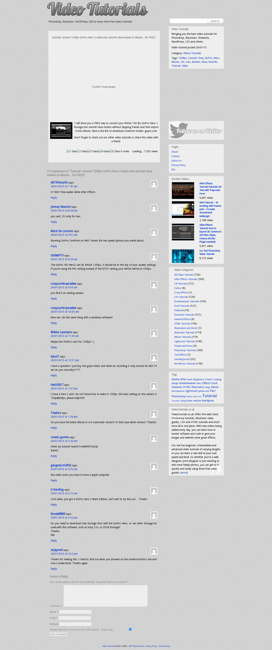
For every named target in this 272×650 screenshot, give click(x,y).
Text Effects (180, 354)
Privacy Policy (179, 165)
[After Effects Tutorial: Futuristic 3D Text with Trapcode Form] (183, 198)
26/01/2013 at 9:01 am (64, 234)
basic (190, 379)
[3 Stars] (92, 151)
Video (185, 65)
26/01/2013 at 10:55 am (65, 311)
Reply (54, 197)
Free (200, 57)
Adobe (175, 379)
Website (54, 624)
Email (54, 617)
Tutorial (176, 65)
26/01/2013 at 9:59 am (64, 287)
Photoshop (179, 396)
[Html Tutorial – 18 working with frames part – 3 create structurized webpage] (183, 217)
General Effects (182, 319)
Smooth (212, 61)
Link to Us (177, 160)
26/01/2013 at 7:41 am (64, 186)
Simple (189, 396)
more (184, 472)
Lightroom (191, 390)
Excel (214, 383)
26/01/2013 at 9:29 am (64, 259)
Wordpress (208, 400)
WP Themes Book (136, 646)
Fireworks (177, 387)
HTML (187, 387)
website (197, 400)
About (175, 151)
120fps (182, 57)
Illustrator (198, 387)
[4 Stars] (103, 151)
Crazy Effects (181, 292)
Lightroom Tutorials (184, 341)
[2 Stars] (81, 151)
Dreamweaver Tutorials (186, 301)
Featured (179, 310)
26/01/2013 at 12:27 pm (65, 360)
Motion (196, 61)
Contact (176, 156)
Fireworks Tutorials (184, 314)
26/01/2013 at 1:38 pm (64, 416)
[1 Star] (71, 151)
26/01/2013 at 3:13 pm (64, 493)
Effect (199, 383)
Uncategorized (182, 359)
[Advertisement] (104, 46)
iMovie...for (178, 61)
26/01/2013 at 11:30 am (65, 335)
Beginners (198, 379)
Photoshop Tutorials (185, 350)
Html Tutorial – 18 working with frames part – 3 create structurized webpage (210, 209)
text (195, 396)
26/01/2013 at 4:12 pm (64, 553)
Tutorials (176, 401)
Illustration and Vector (186, 328)
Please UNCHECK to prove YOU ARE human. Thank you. (82, 629)
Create (208, 379)
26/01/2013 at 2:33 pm (64, 469)
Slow (204, 61)
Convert (192, 57)
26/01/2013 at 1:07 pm (64, 388)
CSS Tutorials (181, 297)
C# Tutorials (180, 283)
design (175, 383)
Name (54, 611)
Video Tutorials (108, 646)
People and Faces (183, 345)
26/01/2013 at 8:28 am (64, 210)
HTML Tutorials (182, 323)
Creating (217, 379)
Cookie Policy (164, 646)
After (183, 379)
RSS (173, 169)
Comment (56, 605)
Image (207, 387)
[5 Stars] (114, 151)
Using (183, 400)
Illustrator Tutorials (184, 332)
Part (213, 391)
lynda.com (203, 391)
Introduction (178, 391)
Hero (216, 57)
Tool (200, 396)
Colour (178, 288)
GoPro (208, 57)
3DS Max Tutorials (184, 274)
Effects (206, 383)
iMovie (215, 387)
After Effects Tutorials (185, 279)
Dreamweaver (187, 383)
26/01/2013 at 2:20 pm (64, 440)
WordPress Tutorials (185, 363)
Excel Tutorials (181, 305)
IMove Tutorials (192, 53)
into (188, 61)
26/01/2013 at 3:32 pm (64, 517)
